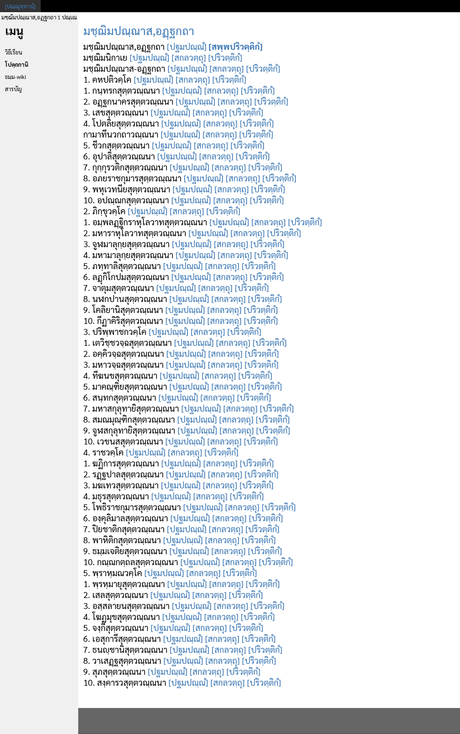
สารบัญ (13, 88)
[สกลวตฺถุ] (188, 57)
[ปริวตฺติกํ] (225, 57)
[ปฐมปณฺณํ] (187, 46)
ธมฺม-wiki (15, 76)
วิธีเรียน (13, 52)
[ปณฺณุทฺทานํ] (20, 6)
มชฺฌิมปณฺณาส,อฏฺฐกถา (138, 30)
